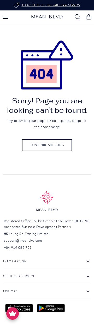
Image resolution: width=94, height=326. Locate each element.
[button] (5, 17)
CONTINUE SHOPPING (47, 145)
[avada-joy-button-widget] (12, 313)
